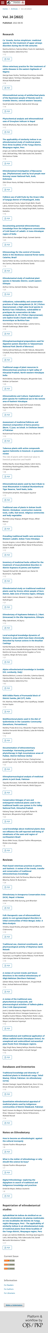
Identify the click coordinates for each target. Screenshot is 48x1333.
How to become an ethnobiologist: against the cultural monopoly (22, 1139)
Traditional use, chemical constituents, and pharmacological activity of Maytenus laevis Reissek (23, 947)
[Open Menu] (2, 2)
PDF (8, 59)
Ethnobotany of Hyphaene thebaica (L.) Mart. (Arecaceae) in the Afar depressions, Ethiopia (23, 615)
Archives (14, 9)
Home (5, 9)
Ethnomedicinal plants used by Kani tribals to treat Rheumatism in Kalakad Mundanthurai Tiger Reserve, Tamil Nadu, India (24, 486)
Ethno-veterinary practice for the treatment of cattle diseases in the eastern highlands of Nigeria (24, 69)
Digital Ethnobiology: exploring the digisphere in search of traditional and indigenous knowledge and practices (20, 1182)
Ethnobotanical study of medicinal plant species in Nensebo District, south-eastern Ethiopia (22, 281)
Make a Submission (14, 1305)
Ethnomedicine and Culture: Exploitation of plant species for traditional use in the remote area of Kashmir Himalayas (24, 399)
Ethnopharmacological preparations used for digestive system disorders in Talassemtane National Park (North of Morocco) (23, 344)
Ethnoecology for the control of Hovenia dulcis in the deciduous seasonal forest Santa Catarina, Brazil (23, 255)
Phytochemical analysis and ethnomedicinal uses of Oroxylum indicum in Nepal (23, 120)
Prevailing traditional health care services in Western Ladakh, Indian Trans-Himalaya (23, 537)
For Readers (8, 1285)
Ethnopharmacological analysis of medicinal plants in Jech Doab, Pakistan (23, 777)
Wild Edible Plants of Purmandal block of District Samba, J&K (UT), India (21, 696)
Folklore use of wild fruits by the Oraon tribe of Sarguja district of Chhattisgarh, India (23, 198)
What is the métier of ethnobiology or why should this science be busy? (22, 1160)
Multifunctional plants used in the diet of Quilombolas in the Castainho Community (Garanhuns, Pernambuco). (22, 722)
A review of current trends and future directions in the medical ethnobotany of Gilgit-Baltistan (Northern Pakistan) (21, 976)
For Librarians (9, 1293)
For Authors (8, 1289)
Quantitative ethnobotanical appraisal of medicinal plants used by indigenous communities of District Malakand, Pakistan (23, 1104)
